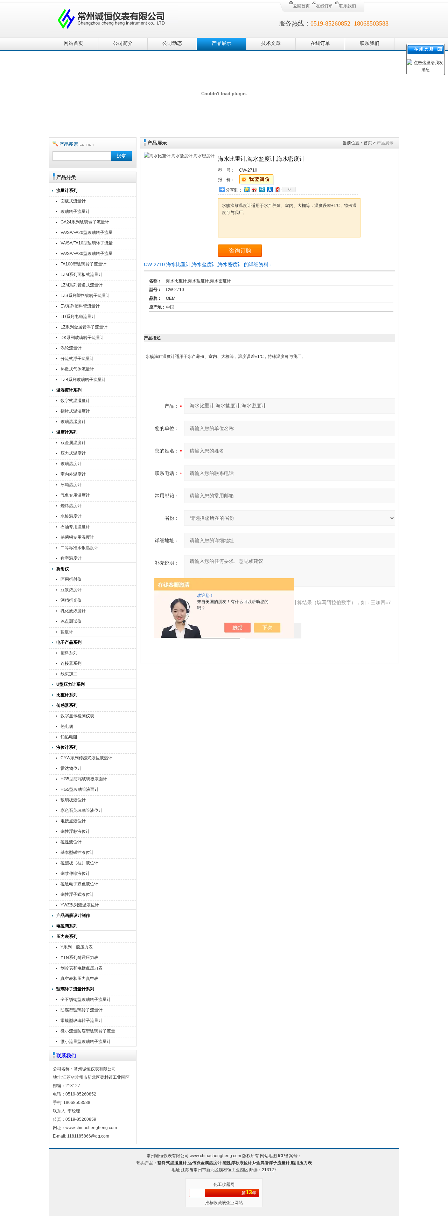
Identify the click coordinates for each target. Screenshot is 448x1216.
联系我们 (347, 6)
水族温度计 (71, 516)
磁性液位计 (71, 842)
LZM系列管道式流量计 (82, 285)
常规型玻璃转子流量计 (82, 1020)
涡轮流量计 (71, 348)
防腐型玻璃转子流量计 (82, 1010)
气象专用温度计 (75, 495)
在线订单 (324, 6)
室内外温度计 (73, 474)
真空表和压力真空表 (79, 978)
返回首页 (301, 6)
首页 (368, 142)
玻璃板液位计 (73, 799)
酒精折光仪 (71, 600)
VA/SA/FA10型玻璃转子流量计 (87, 244)
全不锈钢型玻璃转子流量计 (86, 999)
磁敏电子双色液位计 (79, 884)
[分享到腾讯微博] (262, 189)
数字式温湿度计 (75, 400)
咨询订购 (240, 251)
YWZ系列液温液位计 (80, 905)
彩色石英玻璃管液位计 (82, 810)
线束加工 (69, 673)
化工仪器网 (224, 1184)
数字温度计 (71, 558)
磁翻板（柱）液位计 (79, 863)
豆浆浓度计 (71, 589)
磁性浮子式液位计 (77, 894)
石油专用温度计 (75, 526)
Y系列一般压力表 (77, 947)
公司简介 (123, 43)
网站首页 (73, 43)
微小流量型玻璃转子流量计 (86, 1041)
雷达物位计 (71, 768)
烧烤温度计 (71, 505)
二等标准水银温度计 (79, 547)
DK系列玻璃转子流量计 (82, 337)
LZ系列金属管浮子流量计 (84, 327)
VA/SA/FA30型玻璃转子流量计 (87, 254)
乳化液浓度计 (73, 610)
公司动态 (172, 43)
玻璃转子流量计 (75, 211)
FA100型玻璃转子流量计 (83, 264)
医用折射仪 (71, 579)
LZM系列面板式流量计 (82, 274)
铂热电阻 (69, 736)
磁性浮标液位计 (75, 831)
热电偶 (67, 726)
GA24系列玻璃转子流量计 (85, 222)
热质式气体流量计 (77, 369)
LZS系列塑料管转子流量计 (85, 295)
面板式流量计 (73, 201)
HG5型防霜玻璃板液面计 (84, 778)
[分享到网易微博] (277, 189)
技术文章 (271, 43)
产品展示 (221, 43)
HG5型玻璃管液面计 (80, 789)
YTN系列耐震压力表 (79, 957)
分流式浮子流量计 (77, 358)
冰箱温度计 (71, 484)
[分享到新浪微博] (254, 189)
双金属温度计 (73, 442)
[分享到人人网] (269, 189)
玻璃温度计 (71, 463)
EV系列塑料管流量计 (80, 306)
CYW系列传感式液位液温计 (86, 757)
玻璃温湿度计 (73, 421)
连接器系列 (71, 663)
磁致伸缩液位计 (75, 873)
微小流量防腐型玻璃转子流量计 (88, 1032)
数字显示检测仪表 (77, 715)
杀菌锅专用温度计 (77, 537)
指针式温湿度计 (75, 411)
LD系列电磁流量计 (78, 316)
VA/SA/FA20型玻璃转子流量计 (87, 233)
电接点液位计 (73, 820)
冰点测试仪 (71, 621)
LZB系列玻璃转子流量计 (83, 379)
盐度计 (67, 631)
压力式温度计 (73, 453)
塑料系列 (69, 652)
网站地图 (268, 1155)
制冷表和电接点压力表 (82, 968)
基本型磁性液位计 (77, 852)
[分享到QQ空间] (246, 189)
